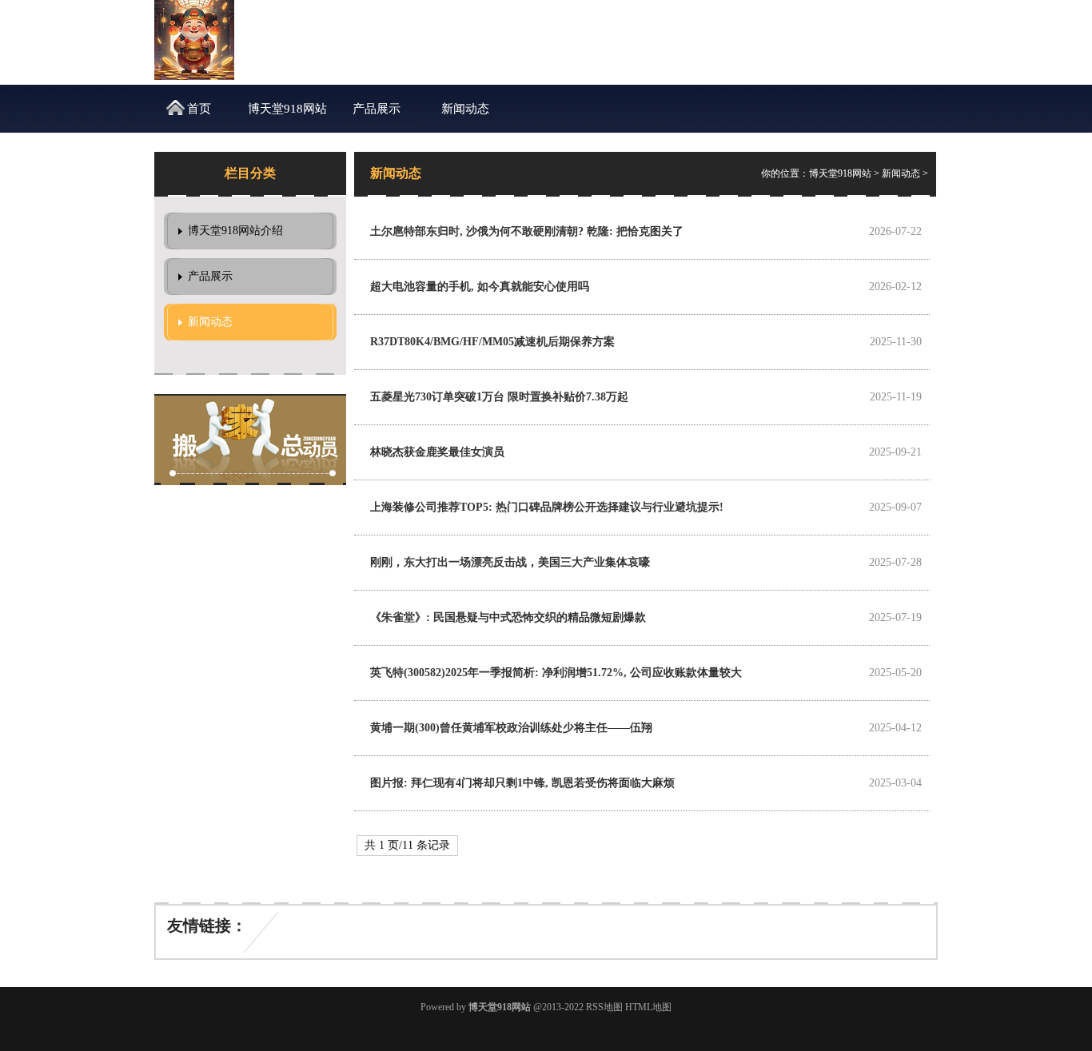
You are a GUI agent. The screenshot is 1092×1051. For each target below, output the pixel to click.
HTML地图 (648, 1007)
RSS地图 (604, 1007)
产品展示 (377, 108)
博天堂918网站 (840, 173)
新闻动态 (465, 108)
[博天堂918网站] (194, 76)
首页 (199, 108)
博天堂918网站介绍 (287, 117)
